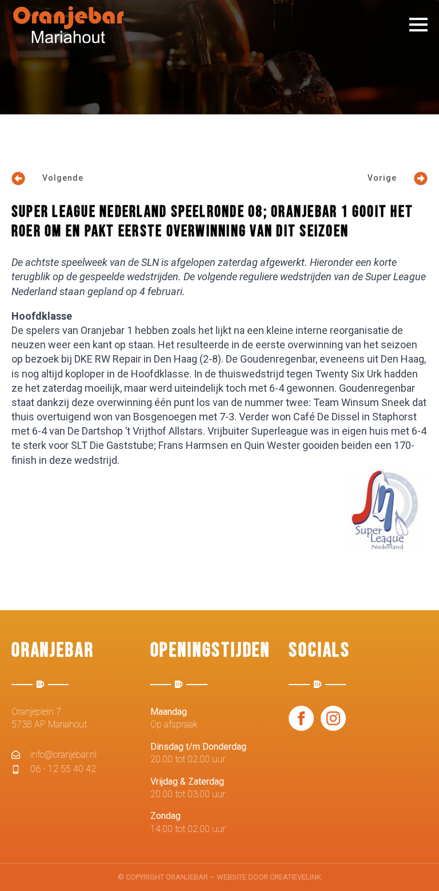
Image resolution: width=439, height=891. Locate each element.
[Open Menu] (418, 24)
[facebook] (301, 718)
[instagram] (333, 718)
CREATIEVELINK (295, 877)
